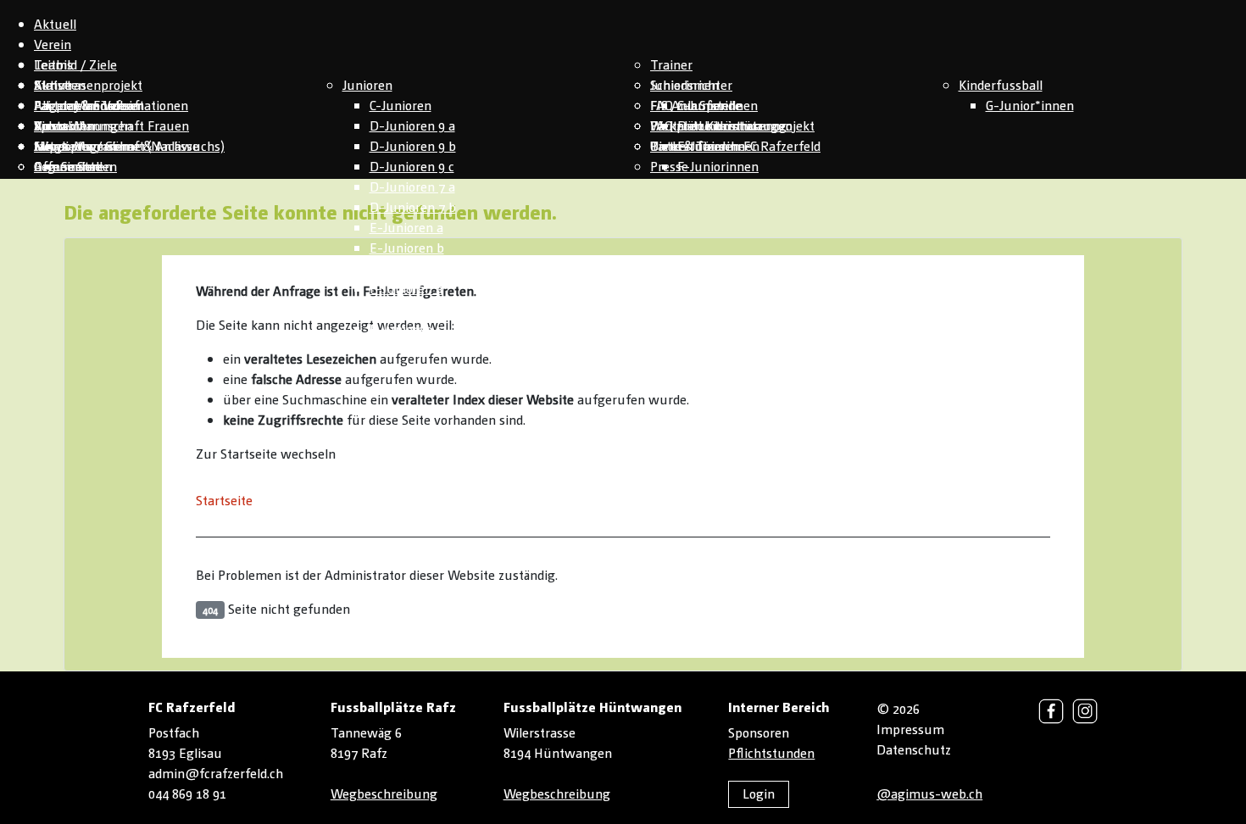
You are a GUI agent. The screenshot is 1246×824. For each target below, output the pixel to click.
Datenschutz (913, 749)
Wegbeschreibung (384, 793)
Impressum (910, 729)
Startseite (224, 500)
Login (759, 793)
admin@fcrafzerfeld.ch (215, 773)
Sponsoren (758, 732)
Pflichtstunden (771, 752)
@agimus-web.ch (929, 793)
